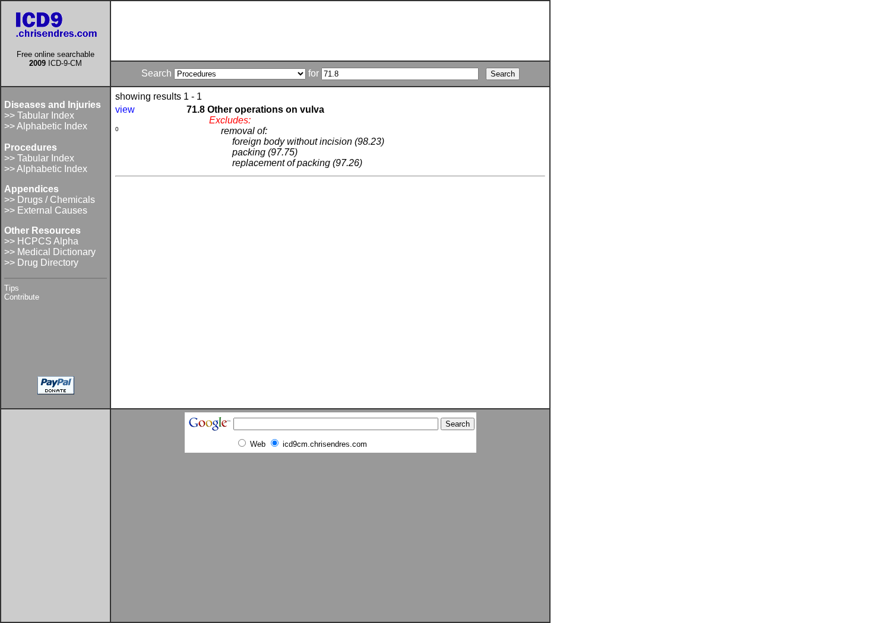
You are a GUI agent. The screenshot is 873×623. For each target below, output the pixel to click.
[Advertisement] (330, 31)
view (125, 109)
